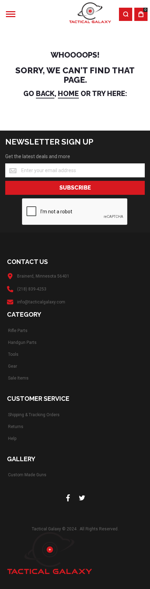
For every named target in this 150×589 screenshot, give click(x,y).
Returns (15, 426)
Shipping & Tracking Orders (34, 414)
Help (12, 438)
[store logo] (69, 14)
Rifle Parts (18, 330)
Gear (12, 366)
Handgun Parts (22, 342)
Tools (13, 354)
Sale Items (18, 378)
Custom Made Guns (27, 474)
